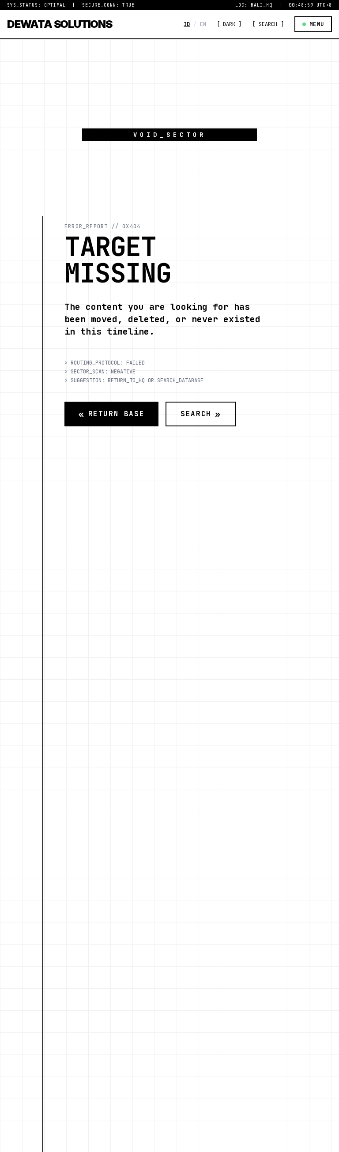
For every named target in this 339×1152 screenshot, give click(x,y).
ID (187, 24)
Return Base (111, 414)
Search (201, 414)
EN (203, 24)
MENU (316, 24)
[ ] (229, 24)
